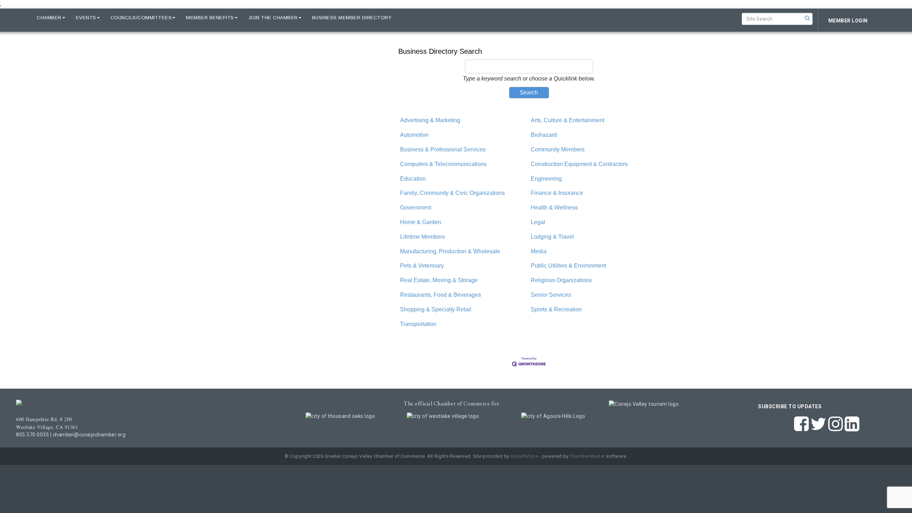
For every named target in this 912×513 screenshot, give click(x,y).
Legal (538, 222)
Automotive (414, 135)
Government (415, 207)
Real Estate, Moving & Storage (439, 280)
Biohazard (544, 135)
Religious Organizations (561, 280)
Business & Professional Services (443, 149)
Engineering (546, 179)
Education (413, 179)
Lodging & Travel (552, 237)
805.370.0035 (32, 434)
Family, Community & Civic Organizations (452, 193)
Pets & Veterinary (422, 266)
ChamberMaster (587, 456)
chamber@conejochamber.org (89, 434)
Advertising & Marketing (430, 120)
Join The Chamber (273, 17)
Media (538, 251)
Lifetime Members (422, 237)
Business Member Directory (352, 17)
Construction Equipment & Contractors (579, 164)
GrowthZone (524, 456)
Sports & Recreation (556, 309)
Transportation (418, 324)
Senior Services (551, 295)
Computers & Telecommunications (443, 164)
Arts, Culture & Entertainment (567, 120)
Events (86, 17)
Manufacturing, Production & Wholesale (450, 251)
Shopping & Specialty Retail (435, 309)
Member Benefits (210, 17)
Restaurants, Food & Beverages (440, 295)
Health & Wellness (554, 207)
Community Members (558, 149)
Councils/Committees (141, 17)
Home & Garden (420, 222)
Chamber (49, 17)
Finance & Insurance (557, 193)
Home (18, 17)
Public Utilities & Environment (568, 266)
